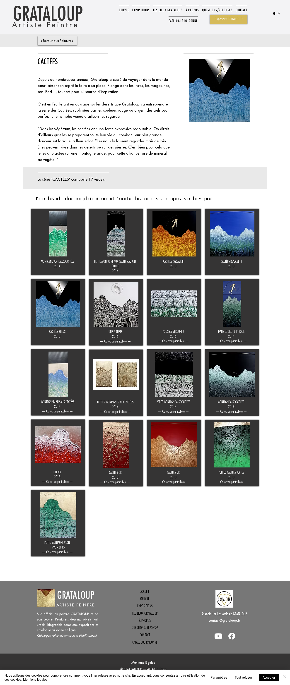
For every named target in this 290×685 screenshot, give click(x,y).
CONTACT (145, 635)
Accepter (269, 677)
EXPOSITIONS (144, 606)
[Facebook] (231, 636)
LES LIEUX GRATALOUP (144, 613)
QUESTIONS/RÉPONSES (145, 627)
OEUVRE (145, 598)
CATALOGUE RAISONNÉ (144, 642)
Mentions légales (143, 663)
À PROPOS (145, 620)
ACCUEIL (144, 591)
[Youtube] (218, 636)
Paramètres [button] (218, 677)
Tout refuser (243, 677)
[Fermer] (284, 677)
